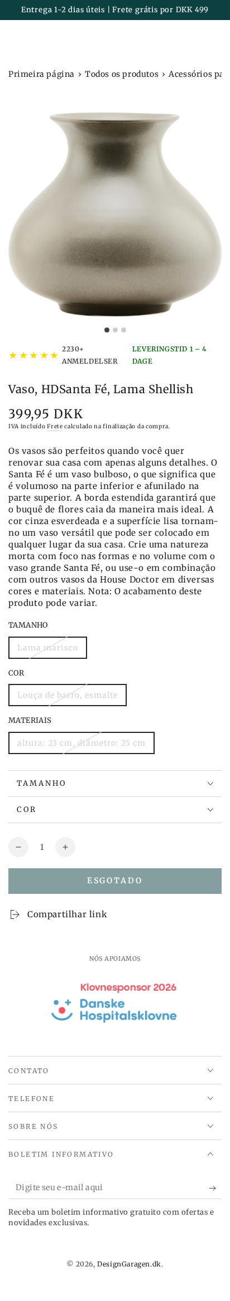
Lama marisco (47, 651)
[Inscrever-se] (215, 1188)
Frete (55, 426)
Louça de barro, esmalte (67, 698)
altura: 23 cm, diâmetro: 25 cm (81, 746)
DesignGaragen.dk (129, 1264)
